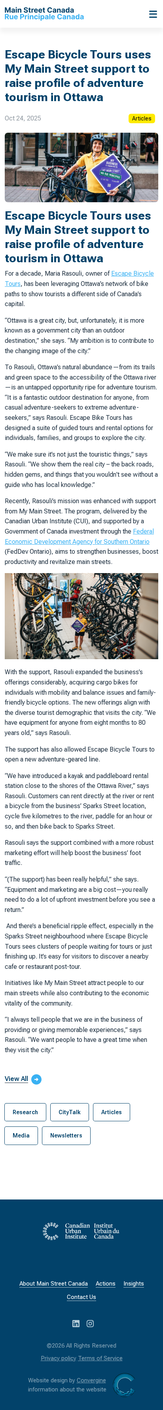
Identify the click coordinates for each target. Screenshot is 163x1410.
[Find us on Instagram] (90, 1323)
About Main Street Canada (53, 1283)
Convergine (91, 1380)
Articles (142, 118)
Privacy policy (58, 1358)
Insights (133, 1283)
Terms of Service (100, 1358)
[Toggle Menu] (151, 14)
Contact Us (81, 1297)
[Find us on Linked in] (76, 1323)
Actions (106, 1283)
